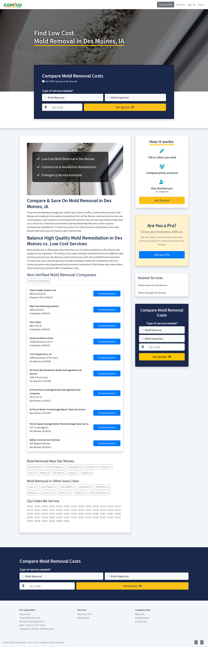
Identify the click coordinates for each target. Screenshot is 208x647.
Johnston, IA (91, 466)
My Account (83, 617)
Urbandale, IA (75, 466)
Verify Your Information (38, 280)
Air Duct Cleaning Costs (31, 621)
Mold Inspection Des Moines (152, 285)
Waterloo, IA (80, 492)
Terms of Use (33, 642)
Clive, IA (31, 472)
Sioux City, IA (65, 492)
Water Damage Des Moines (152, 292)
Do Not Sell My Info (56, 642)
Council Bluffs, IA (67, 486)
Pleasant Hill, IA (35, 466)
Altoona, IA (106, 466)
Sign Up (191, 4)
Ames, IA (32, 486)
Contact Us (141, 621)
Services (181, 4)
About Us (140, 614)
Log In (201, 4)
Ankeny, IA (44, 472)
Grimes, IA (73, 472)
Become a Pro (84, 614)
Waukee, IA (87, 472)
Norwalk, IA (59, 472)
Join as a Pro (165, 4)
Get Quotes (123, 107)
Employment (142, 617)
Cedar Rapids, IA (48, 486)
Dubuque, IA (33, 492)
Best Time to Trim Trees (32, 625)
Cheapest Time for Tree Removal (36, 628)
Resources (24, 614)
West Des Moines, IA (55, 466)
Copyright (43, 642)
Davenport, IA (85, 486)
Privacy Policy (20, 642)
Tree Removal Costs (29, 617)
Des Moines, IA (102, 486)
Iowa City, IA (49, 492)
